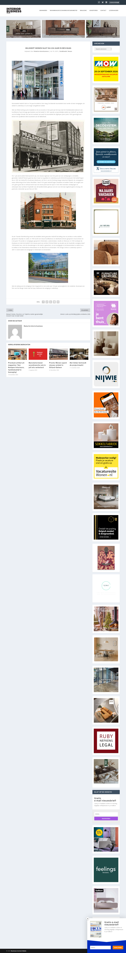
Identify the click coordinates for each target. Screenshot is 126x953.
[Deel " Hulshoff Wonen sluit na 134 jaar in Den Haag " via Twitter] (47, 302)
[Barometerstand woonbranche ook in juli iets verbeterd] (38, 354)
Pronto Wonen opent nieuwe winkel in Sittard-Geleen (58, 365)
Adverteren (93, 10)
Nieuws (70, 51)
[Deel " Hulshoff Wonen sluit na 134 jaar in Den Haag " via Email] (54, 302)
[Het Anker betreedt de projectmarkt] (79, 354)
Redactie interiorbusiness (41, 51)
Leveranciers (113, 10)
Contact (103, 10)
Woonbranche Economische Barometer (63, 10)
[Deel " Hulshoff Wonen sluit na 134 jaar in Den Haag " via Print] (58, 302)
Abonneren (43, 10)
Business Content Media (18, 951)
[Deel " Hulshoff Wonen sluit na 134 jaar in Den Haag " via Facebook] (43, 302)
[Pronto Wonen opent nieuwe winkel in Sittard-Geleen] (58, 354)
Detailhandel (63, 51)
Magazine (83, 10)
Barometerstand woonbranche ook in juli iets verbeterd (37, 365)
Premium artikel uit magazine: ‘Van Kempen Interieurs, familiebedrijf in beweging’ (16, 367)
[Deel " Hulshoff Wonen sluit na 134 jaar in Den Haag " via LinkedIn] (50, 302)
